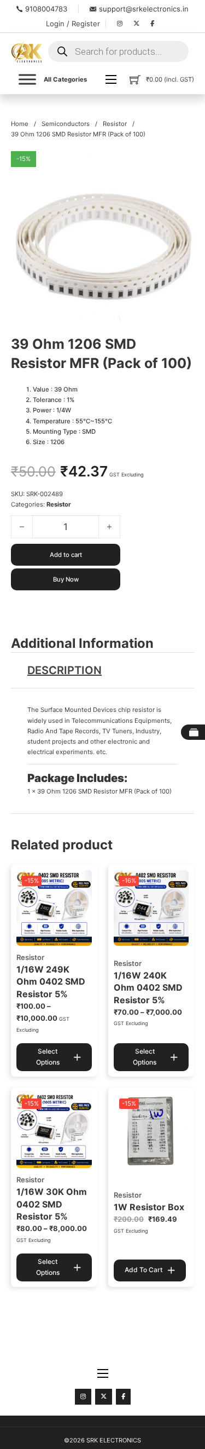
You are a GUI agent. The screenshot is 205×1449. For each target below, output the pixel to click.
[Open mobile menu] (111, 79)
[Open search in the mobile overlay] (118, 51)
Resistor (115, 124)
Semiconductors (66, 124)
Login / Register (73, 23)
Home (19, 124)
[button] (179, 166)
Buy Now (66, 579)
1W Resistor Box (149, 1206)
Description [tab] (64, 670)
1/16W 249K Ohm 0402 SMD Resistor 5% (50, 981)
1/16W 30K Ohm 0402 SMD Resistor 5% (51, 1204)
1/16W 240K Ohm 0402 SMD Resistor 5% (148, 987)
